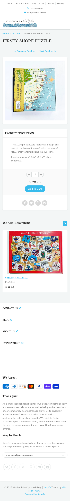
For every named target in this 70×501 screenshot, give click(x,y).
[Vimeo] (47, 467)
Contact (50, 3)
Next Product (46, 51)
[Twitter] (6, 467)
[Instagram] (39, 467)
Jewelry (60, 3)
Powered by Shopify (35, 494)
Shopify (47, 487)
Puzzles (16, 33)
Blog (34, 3)
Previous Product (25, 51)
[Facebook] (14, 467)
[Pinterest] (23, 467)
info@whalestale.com (36, 12)
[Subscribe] (63, 455)
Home (9, 3)
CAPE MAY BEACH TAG (16, 277)
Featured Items (22, 3)
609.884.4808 (36, 8)
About (41, 3)
